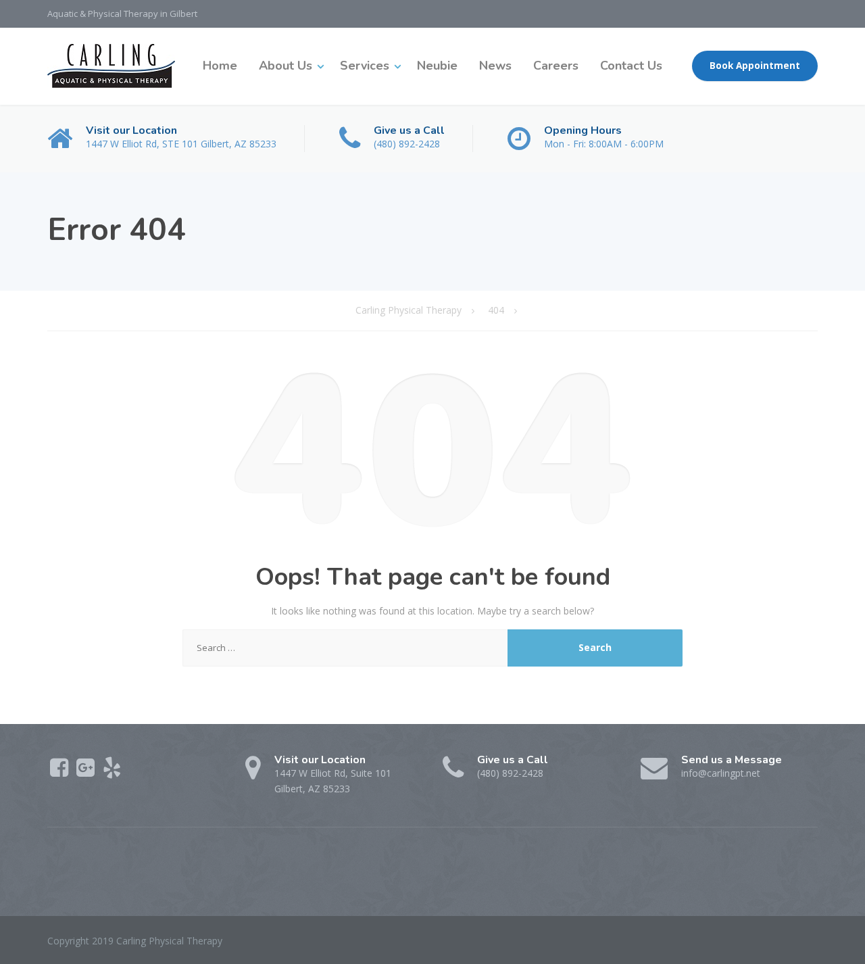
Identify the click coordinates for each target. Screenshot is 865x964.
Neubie (437, 65)
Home (220, 65)
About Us (285, 65)
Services (364, 65)
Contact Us (631, 65)
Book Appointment (755, 65)
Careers (555, 65)
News (495, 65)
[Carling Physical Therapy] (111, 66)
